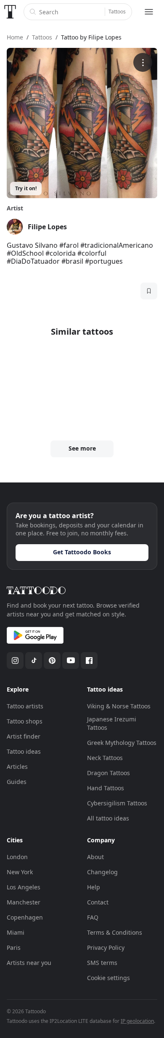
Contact (97, 902)
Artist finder (23, 736)
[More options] (142, 62)
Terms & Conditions (114, 932)
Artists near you (29, 963)
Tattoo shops (24, 721)
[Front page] (10, 12)
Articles (17, 767)
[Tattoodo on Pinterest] (52, 660)
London (17, 857)
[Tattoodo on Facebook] (89, 660)
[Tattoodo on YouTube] (70, 660)
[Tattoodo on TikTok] (33, 660)
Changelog (102, 872)
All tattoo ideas (108, 818)
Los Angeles (23, 887)
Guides (16, 782)
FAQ (92, 917)
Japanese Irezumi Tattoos (111, 723)
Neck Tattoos (105, 758)
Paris (14, 948)
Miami (15, 932)
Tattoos (117, 11)
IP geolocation (137, 1021)
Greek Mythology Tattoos (121, 743)
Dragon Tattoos (108, 773)
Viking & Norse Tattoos (119, 706)
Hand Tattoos (105, 788)
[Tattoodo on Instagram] (15, 660)
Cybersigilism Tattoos (117, 803)
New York (20, 872)
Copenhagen (25, 917)
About (95, 857)
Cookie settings (108, 978)
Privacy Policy (105, 948)
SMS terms (102, 963)
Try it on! (26, 188)
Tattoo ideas (24, 751)
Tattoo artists (25, 706)
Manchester (23, 902)
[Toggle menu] (148, 12)
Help (93, 887)
